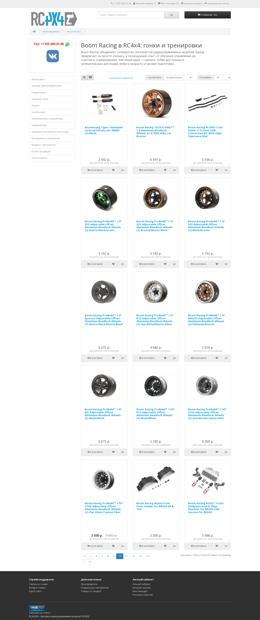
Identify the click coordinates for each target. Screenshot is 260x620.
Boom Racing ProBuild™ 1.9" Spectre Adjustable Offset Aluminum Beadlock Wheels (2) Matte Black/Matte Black (104, 319)
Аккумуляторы (39, 125)
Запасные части (39, 99)
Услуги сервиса (39, 157)
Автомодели (37, 79)
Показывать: (205, 77)
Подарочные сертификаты (95, 587)
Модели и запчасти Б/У (43, 144)
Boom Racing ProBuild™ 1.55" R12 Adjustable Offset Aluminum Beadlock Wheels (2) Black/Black (155, 413)
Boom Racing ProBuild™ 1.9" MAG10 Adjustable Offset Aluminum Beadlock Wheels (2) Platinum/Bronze (206, 319)
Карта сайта (35, 591)
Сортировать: (155, 77)
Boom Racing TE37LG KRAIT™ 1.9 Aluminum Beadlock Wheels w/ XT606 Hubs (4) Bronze (155, 131)
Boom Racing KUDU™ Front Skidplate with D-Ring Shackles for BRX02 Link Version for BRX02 (206, 507)
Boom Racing (73, 31)
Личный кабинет (141, 584)
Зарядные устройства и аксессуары (50, 131)
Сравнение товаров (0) (121, 77)
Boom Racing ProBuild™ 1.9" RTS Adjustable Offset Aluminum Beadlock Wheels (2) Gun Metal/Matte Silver (154, 319)
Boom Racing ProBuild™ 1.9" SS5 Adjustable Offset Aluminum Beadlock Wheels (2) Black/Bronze (206, 225)
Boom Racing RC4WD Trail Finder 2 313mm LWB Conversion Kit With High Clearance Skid (205, 131)
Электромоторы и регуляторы (47, 118)
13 (140, 556)
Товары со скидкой (91, 591)
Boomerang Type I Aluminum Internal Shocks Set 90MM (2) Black (104, 130)
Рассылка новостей (143, 594)
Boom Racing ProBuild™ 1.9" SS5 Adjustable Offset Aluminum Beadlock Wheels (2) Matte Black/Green (103, 225)
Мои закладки (140, 591)
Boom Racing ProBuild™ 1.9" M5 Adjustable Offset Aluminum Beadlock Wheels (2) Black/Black (103, 413)
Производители (51, 31)
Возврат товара (37, 587)
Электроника (38, 112)
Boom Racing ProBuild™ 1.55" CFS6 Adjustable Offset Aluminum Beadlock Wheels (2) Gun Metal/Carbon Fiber (207, 413)
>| (90, 561)
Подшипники (38, 92)
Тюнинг (35, 105)
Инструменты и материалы (45, 138)
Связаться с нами (38, 584)
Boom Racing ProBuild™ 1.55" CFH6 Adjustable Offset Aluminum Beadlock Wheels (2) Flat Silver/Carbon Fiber (104, 507)
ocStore (46, 612)
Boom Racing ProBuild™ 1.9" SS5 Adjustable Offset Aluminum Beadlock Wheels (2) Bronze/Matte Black (154, 225)
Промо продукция (41, 151)
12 (133, 556)
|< (84, 556)
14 (147, 556)
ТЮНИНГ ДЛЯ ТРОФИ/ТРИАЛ (46, 85)
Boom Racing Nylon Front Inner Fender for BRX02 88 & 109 (155, 506)
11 (126, 556)
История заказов (141, 587)
